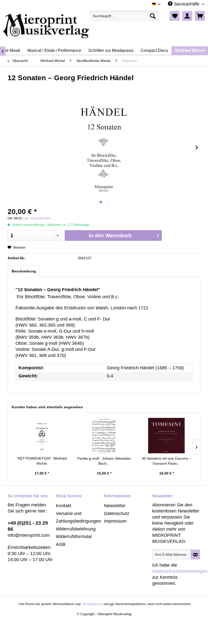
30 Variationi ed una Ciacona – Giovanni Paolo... (166, 460)
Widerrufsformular (74, 536)
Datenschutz (116, 513)
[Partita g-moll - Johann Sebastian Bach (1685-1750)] (104, 435)
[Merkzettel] (174, 16)
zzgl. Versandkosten (37, 218)
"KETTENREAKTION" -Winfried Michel (42, 460)
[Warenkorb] (200, 16)
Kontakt (63, 505)
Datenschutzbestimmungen (179, 571)
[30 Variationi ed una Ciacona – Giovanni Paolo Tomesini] (166, 435)
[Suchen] (152, 16)
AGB (60, 544)
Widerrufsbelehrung (76, 528)
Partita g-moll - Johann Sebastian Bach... (104, 460)
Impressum (115, 521)
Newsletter (115, 505)
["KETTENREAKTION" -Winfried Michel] (41, 435)
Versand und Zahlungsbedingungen (78, 517)
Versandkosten (92, 604)
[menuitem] (124, 16)
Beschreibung (24, 271)
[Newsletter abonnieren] (195, 554)
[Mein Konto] (187, 16)
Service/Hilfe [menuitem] (186, 4)
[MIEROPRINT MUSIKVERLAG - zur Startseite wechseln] (66, 26)
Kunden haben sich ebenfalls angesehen (47, 407)
